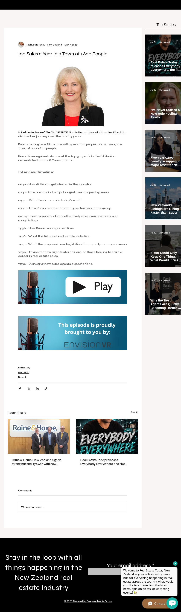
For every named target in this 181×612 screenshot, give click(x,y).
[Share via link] (46, 388)
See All (134, 412)
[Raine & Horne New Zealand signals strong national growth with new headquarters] (39, 436)
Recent (22, 377)
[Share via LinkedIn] (37, 388)
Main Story (24, 367)
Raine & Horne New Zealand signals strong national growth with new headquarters (36, 462)
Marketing (23, 372)
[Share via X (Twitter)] (28, 388)
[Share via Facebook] (20, 388)
